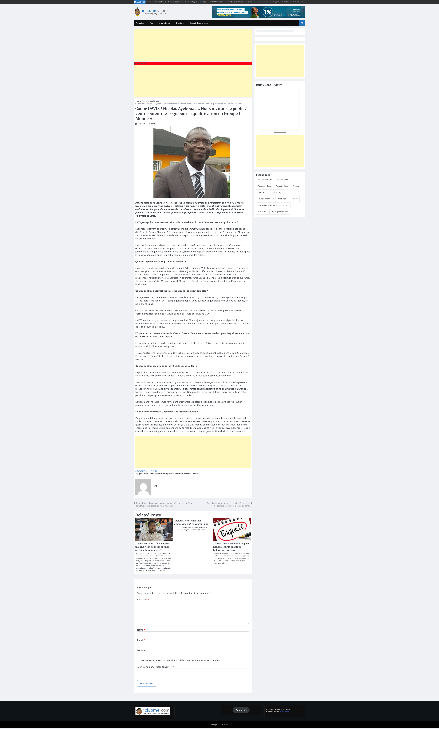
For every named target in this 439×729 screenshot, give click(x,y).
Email (141, 639)
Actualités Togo (264, 186)
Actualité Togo (282, 186)
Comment (143, 599)
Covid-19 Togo (276, 192)
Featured (282, 198)
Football (294, 198)
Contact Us (241, 710)
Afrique (296, 186)
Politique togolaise (280, 211)
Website (141, 650)
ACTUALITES (139, 471)
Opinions (180, 23)
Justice (286, 205)
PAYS (145, 471)
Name (141, 629)
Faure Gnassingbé (266, 198)
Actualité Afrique (265, 179)
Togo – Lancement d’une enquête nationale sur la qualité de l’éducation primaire (231, 546)
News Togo (263, 211)
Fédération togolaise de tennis (169, 473)
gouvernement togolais (268, 205)
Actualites (140, 23)
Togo (152, 23)
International (164, 23)
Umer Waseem (284, 712)
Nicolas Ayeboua (191, 473)
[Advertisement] (193, 45)
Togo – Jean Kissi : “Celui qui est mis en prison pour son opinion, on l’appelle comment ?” (153, 546)
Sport (150, 471)
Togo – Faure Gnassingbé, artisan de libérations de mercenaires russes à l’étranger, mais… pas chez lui (271, 2)
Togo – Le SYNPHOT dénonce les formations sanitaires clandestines (203, 2)
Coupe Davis (148, 473)
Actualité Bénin (283, 179)
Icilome (226, 725)
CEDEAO (261, 192)
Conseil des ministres (199, 23)
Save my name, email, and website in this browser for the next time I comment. (180, 660)
